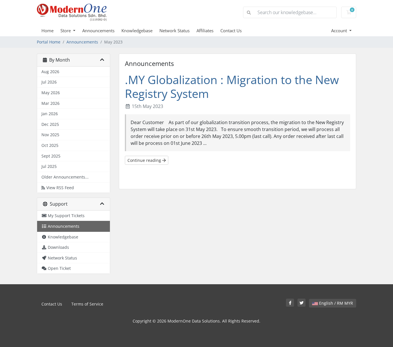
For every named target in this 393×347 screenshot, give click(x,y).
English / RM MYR (335, 303)
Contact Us (231, 30)
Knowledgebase (136, 30)
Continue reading (144, 160)
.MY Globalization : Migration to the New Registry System (232, 86)
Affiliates (205, 30)
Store (66, 30)
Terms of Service (87, 304)
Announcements (98, 30)
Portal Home (48, 42)
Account (339, 30)
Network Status (174, 30)
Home (47, 30)
